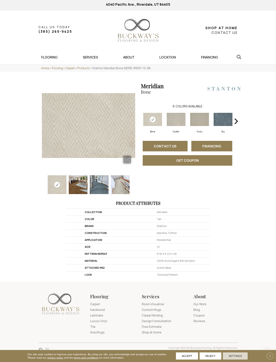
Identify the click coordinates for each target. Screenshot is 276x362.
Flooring (57, 68)
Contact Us (165, 146)
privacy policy (55, 357)
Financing (211, 146)
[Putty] (199, 119)
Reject (210, 355)
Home (45, 68)
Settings (235, 355)
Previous (44, 183)
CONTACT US (225, 32)
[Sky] (223, 119)
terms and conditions (86, 357)
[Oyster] (176, 119)
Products (83, 68)
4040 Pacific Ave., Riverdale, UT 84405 (138, 4)
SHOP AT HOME (221, 28)
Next (133, 183)
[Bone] (152, 119)
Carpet (70, 68)
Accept (187, 355)
